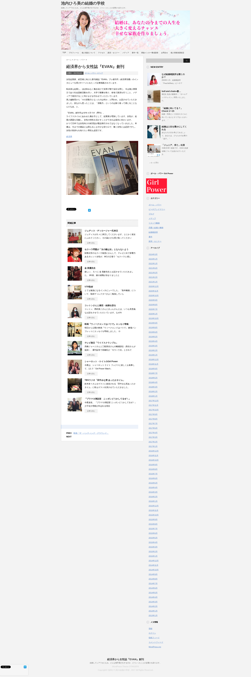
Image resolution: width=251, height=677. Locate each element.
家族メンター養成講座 (149, 53)
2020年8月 (153, 305)
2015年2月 (153, 551)
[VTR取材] (75, 298)
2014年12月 (154, 561)
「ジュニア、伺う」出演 (173, 145)
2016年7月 (153, 474)
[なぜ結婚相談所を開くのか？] (153, 85)
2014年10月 (154, 570)
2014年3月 (153, 602)
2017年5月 (153, 428)
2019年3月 (153, 346)
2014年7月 (153, 583)
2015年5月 (153, 538)
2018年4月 (153, 382)
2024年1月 (153, 259)
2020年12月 (154, 286)
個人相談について (88, 53)
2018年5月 (153, 378)
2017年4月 (153, 433)
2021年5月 (153, 273)
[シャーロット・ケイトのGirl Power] (75, 373)
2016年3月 (153, 492)
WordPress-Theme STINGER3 (125, 666)
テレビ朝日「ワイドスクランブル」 (101, 343)
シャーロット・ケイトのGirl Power (101, 361)
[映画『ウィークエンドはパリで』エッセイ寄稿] (75, 336)
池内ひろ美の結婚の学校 (83, 3)
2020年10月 (154, 295)
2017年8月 (153, 419)
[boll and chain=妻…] (153, 102)
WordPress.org (155, 647)
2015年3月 (153, 547)
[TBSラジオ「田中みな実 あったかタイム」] (75, 392)
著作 (150, 237)
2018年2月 (153, 391)
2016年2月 (153, 497)
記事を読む (91, 243)
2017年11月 (153, 405)
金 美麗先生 (90, 268)
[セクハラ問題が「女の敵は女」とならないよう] (75, 261)
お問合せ (164, 53)
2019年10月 (154, 318)
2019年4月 (153, 341)
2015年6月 (153, 533)
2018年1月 (153, 396)
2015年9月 (153, 519)
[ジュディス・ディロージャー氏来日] (75, 242)
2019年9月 (153, 323)
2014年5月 (153, 593)
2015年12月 (154, 506)
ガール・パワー (90, 73)
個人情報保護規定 (177, 53)
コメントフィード (156, 642)
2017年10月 (154, 410)
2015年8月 (153, 524)
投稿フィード (154, 638)
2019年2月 (153, 350)
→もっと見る (154, 163)
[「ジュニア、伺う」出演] (153, 156)
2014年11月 (153, 565)
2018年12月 (154, 359)
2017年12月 (154, 401)
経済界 (69, 136)
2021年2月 (153, 277)
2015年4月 (153, 542)
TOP (64, 53)
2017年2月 (153, 442)
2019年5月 (153, 337)
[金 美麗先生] (75, 280)
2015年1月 (153, 556)
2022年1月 (153, 263)
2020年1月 (153, 314)
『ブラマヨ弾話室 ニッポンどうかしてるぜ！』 (108, 399)
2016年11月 (153, 455)
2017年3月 (153, 437)
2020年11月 (153, 291)
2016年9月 (153, 465)
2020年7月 (153, 309)
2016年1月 (153, 501)
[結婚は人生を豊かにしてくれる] (153, 137)
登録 (150, 629)
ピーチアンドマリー (157, 209)
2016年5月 (153, 483)
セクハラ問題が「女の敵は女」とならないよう (107, 249)
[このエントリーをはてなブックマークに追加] (89, 210)
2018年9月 (153, 369)
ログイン (152, 633)
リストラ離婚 (154, 223)
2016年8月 (153, 469)
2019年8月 (153, 327)
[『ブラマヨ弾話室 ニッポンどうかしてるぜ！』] (75, 410)
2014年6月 (153, 588)
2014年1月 (153, 611)
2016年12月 (154, 451)
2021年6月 (153, 268)
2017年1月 (153, 446)
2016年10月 (154, 460)
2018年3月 (153, 387)
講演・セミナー (113, 53)
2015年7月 (153, 529)
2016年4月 (153, 487)
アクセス (101, 53)
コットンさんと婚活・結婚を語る (100, 305)
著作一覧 (135, 53)
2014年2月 (153, 606)
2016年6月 (153, 478)
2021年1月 (153, 282)
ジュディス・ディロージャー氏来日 (101, 231)
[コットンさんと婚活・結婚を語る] (75, 317)
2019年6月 (153, 332)
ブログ (151, 214)
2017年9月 (153, 414)
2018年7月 (153, 373)
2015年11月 (153, 510)
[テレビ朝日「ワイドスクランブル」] (75, 354)
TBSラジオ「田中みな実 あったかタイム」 (105, 380)
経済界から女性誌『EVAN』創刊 (125, 659)
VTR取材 (89, 287)
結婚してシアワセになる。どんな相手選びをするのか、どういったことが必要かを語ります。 (125, 663)
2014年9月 (153, 574)
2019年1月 (153, 355)
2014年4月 (153, 597)
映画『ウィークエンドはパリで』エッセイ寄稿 (107, 324)
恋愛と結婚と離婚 (156, 228)
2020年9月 (153, 300)
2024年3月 (153, 254)
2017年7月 (153, 423)
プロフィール (74, 53)
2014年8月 (153, 579)
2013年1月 (153, 615)
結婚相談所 (153, 232)
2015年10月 (154, 515)
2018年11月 (153, 364)
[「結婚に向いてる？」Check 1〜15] (153, 119)
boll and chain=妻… (171, 91)
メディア (125, 53)
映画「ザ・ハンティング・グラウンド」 (91, 433)
